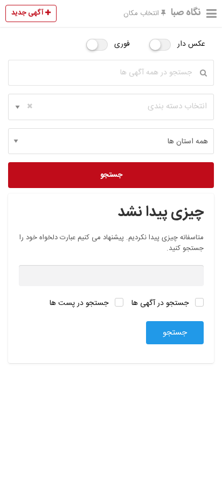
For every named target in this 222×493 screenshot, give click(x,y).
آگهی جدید (28, 13)
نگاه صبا (186, 13)
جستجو (111, 175)
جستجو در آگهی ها (161, 303)
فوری (122, 44)
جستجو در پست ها (80, 303)
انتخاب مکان (142, 13)
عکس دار (191, 44)
